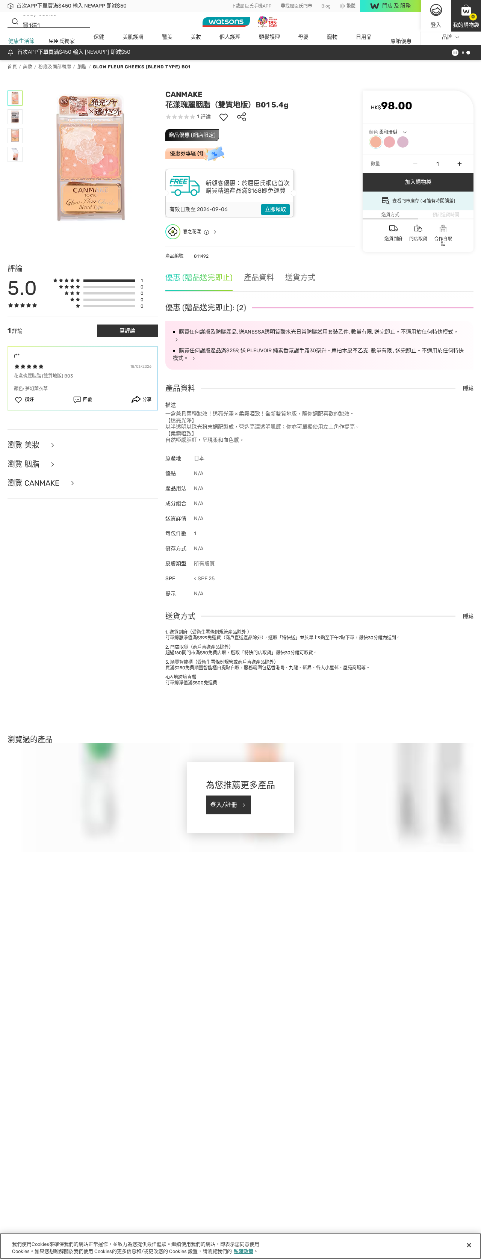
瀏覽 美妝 (24, 445)
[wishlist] (223, 116)
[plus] (459, 164)
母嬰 (303, 37)
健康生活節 (21, 41)
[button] (466, 16)
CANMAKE (184, 94)
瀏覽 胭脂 (24, 464)
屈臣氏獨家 (61, 41)
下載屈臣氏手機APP (251, 6)
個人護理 (229, 37)
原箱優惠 (400, 41)
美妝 (196, 37)
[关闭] (469, 1245)
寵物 (332, 37)
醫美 (167, 37)
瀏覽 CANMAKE (34, 483)
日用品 (364, 37)
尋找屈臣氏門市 (296, 6)
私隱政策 (243, 1251)
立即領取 (275, 209)
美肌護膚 (133, 37)
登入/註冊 (223, 804)
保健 (99, 37)
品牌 (447, 37)
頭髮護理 (269, 37)
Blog (326, 6)
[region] (240, 1246)
